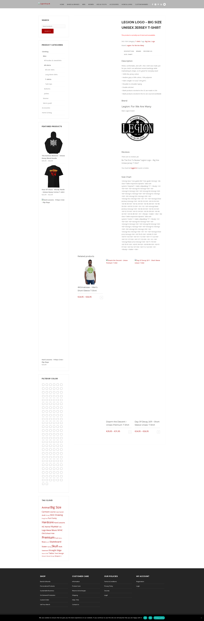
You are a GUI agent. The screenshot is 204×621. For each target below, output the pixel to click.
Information (76, 581)
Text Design (59, 553)
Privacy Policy (108, 586)
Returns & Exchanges (79, 591)
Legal (106, 595)
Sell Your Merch (45, 604)
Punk (56, 538)
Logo (153, 41)
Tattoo (51, 553)
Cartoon (45, 511)
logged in (134, 168)
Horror (47, 526)
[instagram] (155, 4)
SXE (47, 553)
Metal (48, 530)
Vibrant (44, 556)
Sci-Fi (47, 542)
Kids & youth (102, 4)
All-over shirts (50, 70)
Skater (44, 546)
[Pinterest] (158, 4)
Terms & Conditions (110, 581)
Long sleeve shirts (51, 74)
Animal (46, 507)
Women (91, 4)
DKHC (52, 515)
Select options (101, 297)
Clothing (45, 52)
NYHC (60, 530)
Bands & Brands (73, 4)
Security (106, 591)
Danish (61, 512)
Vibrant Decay (50, 556)
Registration (140, 581)
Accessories (114, 4)
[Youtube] (161, 4)
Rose (44, 542)
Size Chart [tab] (128, 54)
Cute (57, 512)
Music (54, 530)
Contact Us (75, 604)
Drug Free (44, 518)
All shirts (47, 65)
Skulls (60, 547)
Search (164, 4)
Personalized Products (47, 586)
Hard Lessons (59, 522)
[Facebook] (152, 4)
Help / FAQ (75, 600)
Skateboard (55, 541)
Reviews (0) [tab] (148, 51)
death (44, 515)
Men (83, 4)
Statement (45, 550)
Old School (46, 533)
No (150, 618)
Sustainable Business (47, 591)
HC (43, 526)
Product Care (76, 586)
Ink (60, 527)
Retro (60, 538)
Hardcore (48, 522)
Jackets (46, 94)
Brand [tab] (138, 51)
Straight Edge (55, 550)
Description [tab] (129, 51)
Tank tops (48, 84)
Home (62, 4)
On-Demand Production (47, 595)
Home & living (127, 4)
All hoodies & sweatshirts (53, 60)
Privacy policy (159, 618)
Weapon (57, 556)
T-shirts (137, 41)
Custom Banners (141, 4)
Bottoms (47, 89)
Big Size (147, 41)
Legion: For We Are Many (135, 45)
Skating (49, 547)
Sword (44, 553)
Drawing (59, 515)
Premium (48, 537)
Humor (55, 526)
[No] (201, 618)
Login (138, 586)
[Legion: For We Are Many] (137, 143)
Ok (145, 618)
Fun (49, 518)
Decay (48, 515)
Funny (54, 518)
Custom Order (44, 600)
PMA (52, 533)
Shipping (75, 595)
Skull (55, 546)
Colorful (52, 512)
